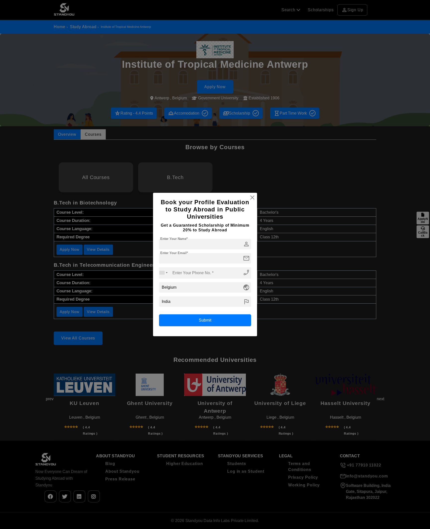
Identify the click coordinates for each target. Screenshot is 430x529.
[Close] (252, 197)
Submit (205, 320)
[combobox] (163, 273)
